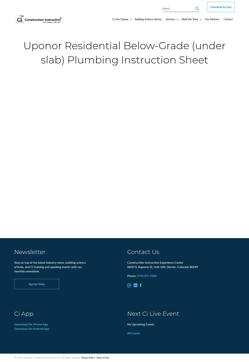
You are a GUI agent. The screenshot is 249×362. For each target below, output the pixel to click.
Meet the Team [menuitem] (190, 19)
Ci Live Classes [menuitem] (120, 19)
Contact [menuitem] (228, 19)
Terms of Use (102, 357)
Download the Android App (31, 328)
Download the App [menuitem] (221, 7)
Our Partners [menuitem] (212, 19)
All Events (133, 333)
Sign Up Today (37, 284)
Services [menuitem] (170, 19)
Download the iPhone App (31, 324)
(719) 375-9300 (147, 276)
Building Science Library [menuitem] (148, 19)
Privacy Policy (88, 357)
